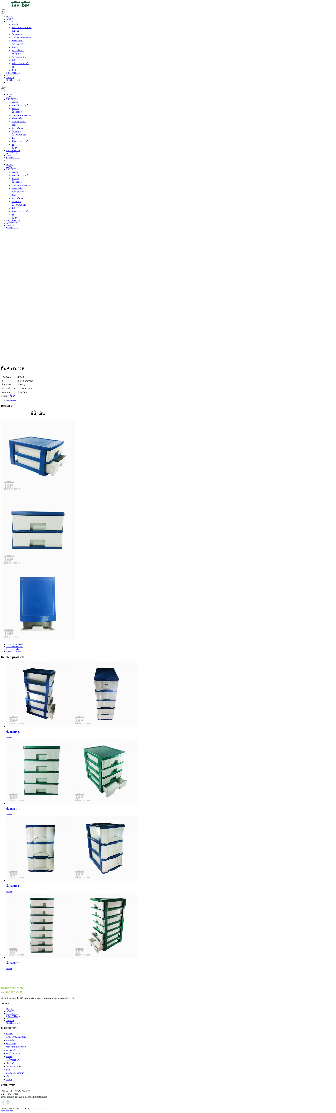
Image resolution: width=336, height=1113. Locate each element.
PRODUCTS (12, 1013)
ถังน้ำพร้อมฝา (12, 1060)
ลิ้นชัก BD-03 (13, 886)
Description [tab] (11, 401)
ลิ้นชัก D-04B (13, 808)
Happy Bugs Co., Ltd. (40, 1108)
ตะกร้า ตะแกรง (13, 1053)
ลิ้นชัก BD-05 (13, 731)
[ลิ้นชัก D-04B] (170, 772)
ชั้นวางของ (11, 1043)
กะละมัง (10, 1040)
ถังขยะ (9, 1056)
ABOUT (10, 1011)
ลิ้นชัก (12, 396)
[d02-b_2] (38, 566)
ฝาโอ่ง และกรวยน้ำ (15, 1073)
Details (9, 737)
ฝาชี (8, 1070)
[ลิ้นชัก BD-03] (170, 849)
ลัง (7, 1076)
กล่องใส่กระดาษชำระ (16, 1037)
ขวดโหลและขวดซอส (16, 1047)
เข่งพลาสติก (11, 1050)
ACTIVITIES (12, 1018)
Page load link (7, 1111)
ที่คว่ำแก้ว (10, 1063)
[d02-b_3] (38, 640)
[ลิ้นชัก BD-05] (170, 694)
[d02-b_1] (38, 492)
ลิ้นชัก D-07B (13, 963)
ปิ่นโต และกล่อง (13, 1066)
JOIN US (10, 1020)
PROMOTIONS (13, 1016)
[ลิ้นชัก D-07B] (170, 926)
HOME (9, 1009)
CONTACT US (13, 1023)
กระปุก (9, 1034)
